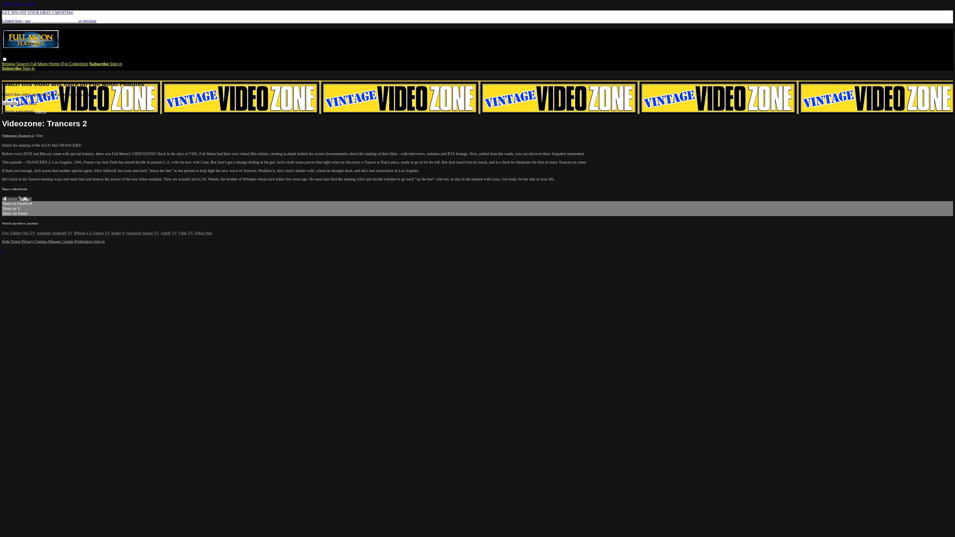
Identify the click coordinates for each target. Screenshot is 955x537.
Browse (9, 64)
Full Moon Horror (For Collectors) (59, 64)
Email (27, 199)
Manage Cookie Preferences (71, 241)
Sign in (116, 64)
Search (23, 64)
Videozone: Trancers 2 (18, 135)
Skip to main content (18, 4)
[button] (4, 59)
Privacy (27, 241)
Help (6, 241)
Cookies (41, 241)
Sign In (28, 68)
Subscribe (10, 103)
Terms (16, 241)
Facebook (10, 199)
